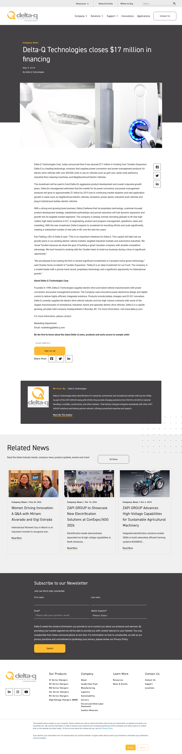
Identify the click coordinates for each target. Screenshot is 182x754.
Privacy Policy (107, 728)
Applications (143, 16)
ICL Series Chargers (59, 692)
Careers (85, 700)
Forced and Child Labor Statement (92, 705)
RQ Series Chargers (59, 688)
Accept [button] (130, 747)
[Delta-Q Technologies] (22, 19)
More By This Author (62, 414)
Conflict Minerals (89, 710)
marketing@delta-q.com (53, 327)
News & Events (106, 3)
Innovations (127, 16)
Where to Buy (126, 3)
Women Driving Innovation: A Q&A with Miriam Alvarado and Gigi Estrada (33, 513)
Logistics (85, 692)
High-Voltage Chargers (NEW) (63, 700)
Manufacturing (88, 688)
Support (149, 684)
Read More (17, 538)
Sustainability (88, 696)
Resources (81, 3)
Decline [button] (143, 747)
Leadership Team (89, 684)
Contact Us (165, 15)
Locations (149, 688)
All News (113, 459)
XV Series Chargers (59, 684)
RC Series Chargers (59, 696)
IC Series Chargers (58, 680)
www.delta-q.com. (134, 308)
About (84, 680)
